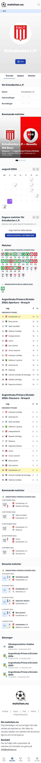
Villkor (33, 711)
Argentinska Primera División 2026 (20, 250)
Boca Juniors (13, 321)
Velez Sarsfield (14, 326)
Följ (22, 62)
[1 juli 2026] (34, 169)
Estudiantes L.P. (14, 317)
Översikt (9, 76)
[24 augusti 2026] (34, 217)
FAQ (24, 711)
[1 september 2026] (37, 169)
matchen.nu (20, 703)
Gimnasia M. (13, 365)
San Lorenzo (13, 345)
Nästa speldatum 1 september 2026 (20, 235)
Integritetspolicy (20, 714)
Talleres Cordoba (15, 331)
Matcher (31, 76)
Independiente (14, 336)
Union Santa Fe (14, 350)
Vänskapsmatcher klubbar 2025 (19, 284)
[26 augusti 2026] (37, 217)
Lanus (11, 341)
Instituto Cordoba (15, 355)
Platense (12, 370)
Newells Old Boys (15, 379)
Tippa (15, 711)
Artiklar (5, 711)
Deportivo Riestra (15, 384)
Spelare (20, 76)
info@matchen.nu (8, 749)
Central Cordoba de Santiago (20, 375)
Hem (4, 11)
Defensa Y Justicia (15, 360)
